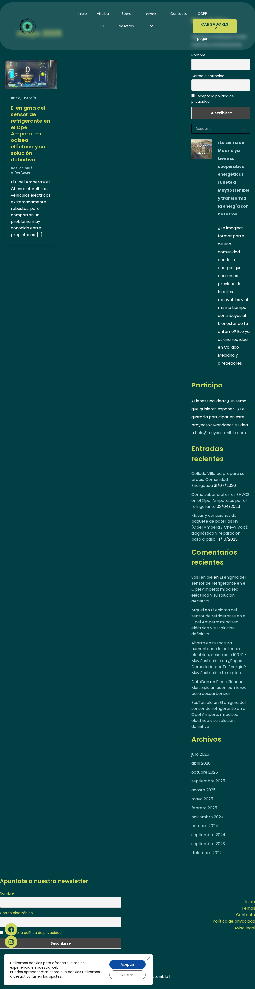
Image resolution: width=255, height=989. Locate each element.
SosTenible (202, 577)
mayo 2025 (202, 799)
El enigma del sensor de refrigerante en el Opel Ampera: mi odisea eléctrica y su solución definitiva (30, 133)
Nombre (198, 55)
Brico (15, 98)
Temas (150, 13)
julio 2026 (200, 754)
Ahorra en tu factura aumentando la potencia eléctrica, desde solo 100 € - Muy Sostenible (219, 652)
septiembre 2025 (208, 781)
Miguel (197, 610)
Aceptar (127, 964)
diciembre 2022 (206, 853)
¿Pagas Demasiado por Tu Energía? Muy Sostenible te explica (218, 667)
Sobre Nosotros (126, 20)
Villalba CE (103, 20)
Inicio (82, 13)
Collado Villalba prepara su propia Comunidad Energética (217, 479)
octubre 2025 (204, 772)
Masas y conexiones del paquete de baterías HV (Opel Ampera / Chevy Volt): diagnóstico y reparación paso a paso (219, 527)
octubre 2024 (204, 826)
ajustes (55, 976)
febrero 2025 (204, 808)
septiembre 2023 (208, 844)
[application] (158, 13)
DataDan (200, 682)
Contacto (178, 13)
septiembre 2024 (208, 835)
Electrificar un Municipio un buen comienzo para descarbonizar (219, 687)
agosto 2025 (203, 790)
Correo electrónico (207, 75)
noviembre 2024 (207, 817)
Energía (29, 98)
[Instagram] (11, 942)
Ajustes (127, 974)
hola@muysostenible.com (220, 433)
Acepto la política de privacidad (212, 99)
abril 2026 (201, 763)
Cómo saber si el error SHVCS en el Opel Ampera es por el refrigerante (220, 500)
